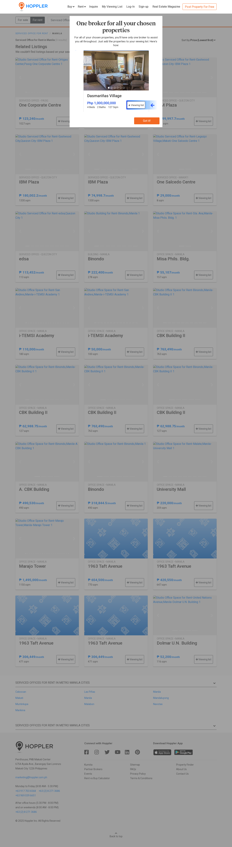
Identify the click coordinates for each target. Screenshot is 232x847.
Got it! (147, 120)
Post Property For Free (199, 7)
